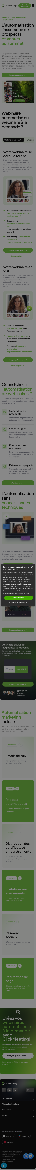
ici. (28, 593)
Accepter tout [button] (18, 598)
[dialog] (18, 585)
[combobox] (32, 567)
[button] (18, 602)
